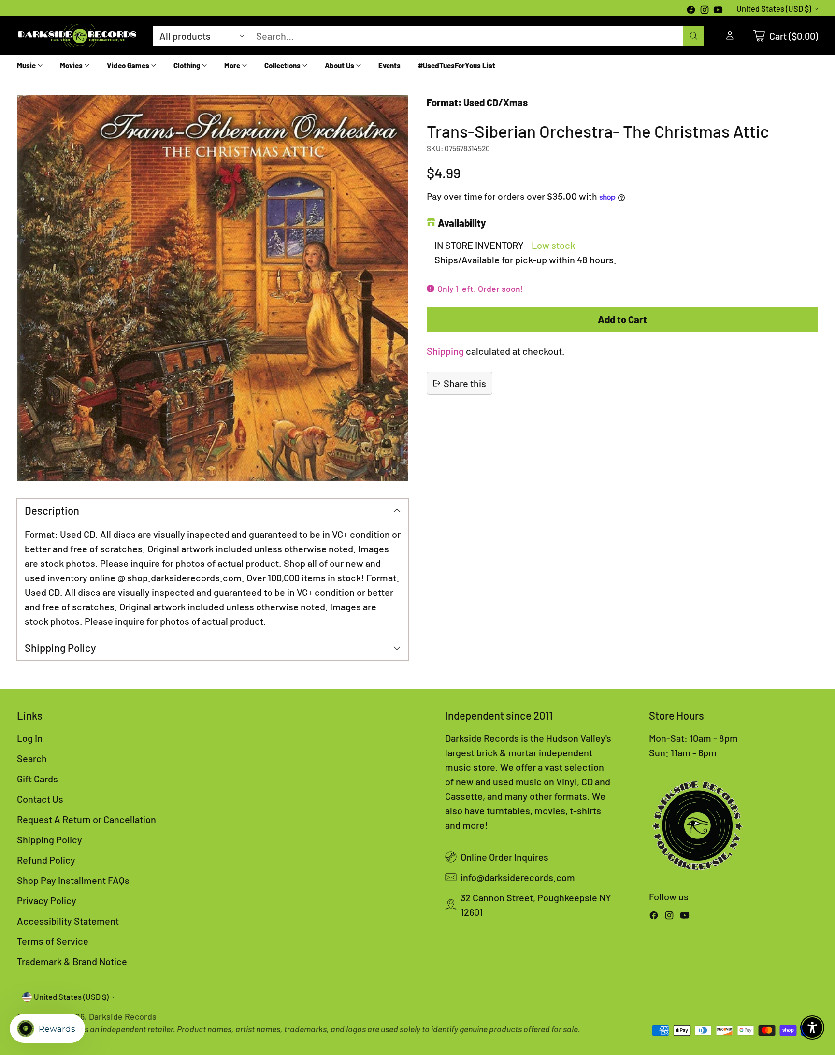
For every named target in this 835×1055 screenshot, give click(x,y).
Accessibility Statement (68, 920)
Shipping (445, 351)
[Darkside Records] (77, 35)
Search (32, 758)
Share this (465, 383)
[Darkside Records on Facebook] (691, 10)
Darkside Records (123, 1016)
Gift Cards (37, 778)
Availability (462, 223)
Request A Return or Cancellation (86, 819)
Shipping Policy (49, 839)
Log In (30, 738)
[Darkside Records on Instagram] (704, 10)
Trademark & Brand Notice (72, 961)
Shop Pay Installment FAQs (73, 880)
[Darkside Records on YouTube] (718, 10)
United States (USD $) (773, 8)
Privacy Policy (46, 900)
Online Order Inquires (504, 857)
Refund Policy (46, 860)
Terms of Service (52, 941)
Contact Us (40, 799)
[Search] (693, 36)
